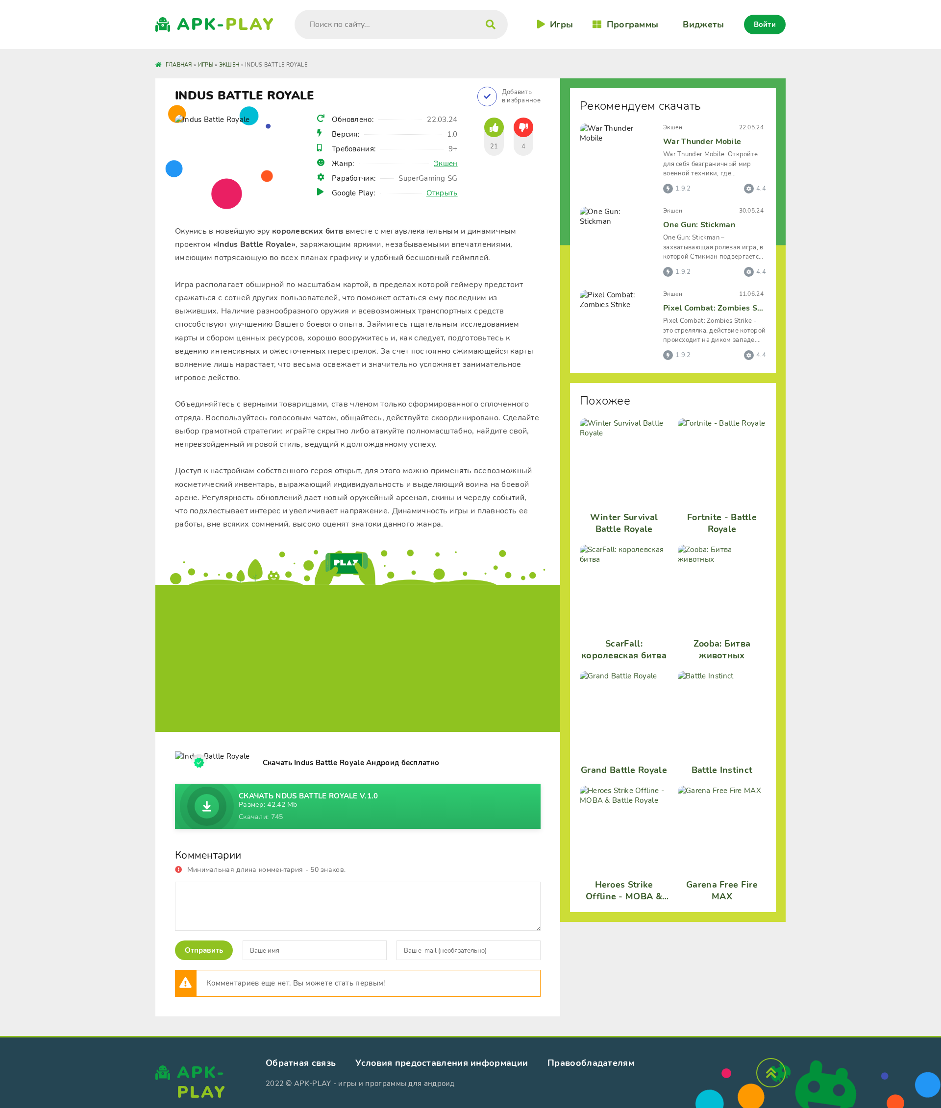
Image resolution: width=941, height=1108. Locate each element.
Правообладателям (590, 1063)
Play (226, 24)
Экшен (446, 164)
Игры (561, 24)
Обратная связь (301, 1063)
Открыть (442, 193)
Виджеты (703, 24)
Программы (632, 24)
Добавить (521, 96)
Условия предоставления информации (441, 1063)
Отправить (204, 950)
